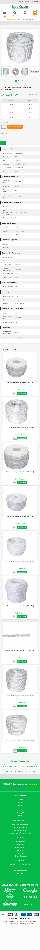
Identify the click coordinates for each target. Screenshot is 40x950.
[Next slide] (36, 71)
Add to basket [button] (22, 393)
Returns (20, 802)
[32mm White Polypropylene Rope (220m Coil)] (16, 680)
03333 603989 (20, 873)
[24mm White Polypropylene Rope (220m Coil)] (16, 725)
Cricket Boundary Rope (28, 766)
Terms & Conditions (25, 918)
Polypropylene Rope (10, 766)
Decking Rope (20, 841)
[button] (5, 71)
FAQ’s (20, 805)
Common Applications (20, 827)
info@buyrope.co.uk (20, 870)
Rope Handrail (20, 844)
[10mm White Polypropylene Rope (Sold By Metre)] (16, 635)
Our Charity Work (20, 813)
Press (20, 816)
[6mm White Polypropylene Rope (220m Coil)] (16, 501)
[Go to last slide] (4, 71)
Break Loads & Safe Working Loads (20, 833)
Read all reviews (20, 787)
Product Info (5, 122)
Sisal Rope (20, 850)
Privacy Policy (12, 918)
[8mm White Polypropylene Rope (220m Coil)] (16, 367)
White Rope (31, 771)
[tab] (3, 143)
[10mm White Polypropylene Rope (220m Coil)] (16, 591)
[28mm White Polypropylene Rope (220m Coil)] (16, 457)
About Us (20, 810)
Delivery (20, 800)
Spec (2, 143)
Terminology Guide (20, 830)
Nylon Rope (20, 853)
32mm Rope (20, 771)
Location (20, 876)
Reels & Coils (9, 771)
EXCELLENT (24, 19)
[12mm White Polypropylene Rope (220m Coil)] (16, 412)
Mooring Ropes (20, 847)
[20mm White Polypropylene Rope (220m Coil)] (16, 546)
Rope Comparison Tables (20, 824)
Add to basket (16, 127)
